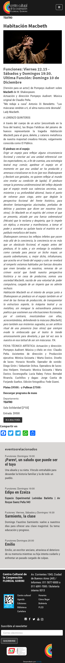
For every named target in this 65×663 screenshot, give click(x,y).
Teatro (7, 17)
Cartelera (21, 611)
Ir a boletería (13, 420)
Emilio (10, 544)
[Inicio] (15, 8)
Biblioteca (21, 607)
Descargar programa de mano (20, 393)
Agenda (20, 599)
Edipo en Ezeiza (17, 492)
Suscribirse (9, 641)
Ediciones (21, 603)
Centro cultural (24, 595)
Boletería (42, 603)
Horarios (42, 595)
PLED (41, 607)
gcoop (38, 662)
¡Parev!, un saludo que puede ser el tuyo (31, 462)
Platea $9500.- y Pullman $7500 (21, 387)
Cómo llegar (44, 599)
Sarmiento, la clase (20, 516)
